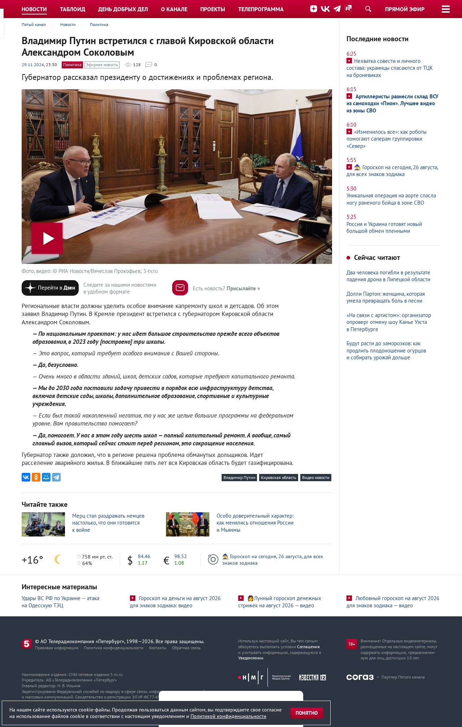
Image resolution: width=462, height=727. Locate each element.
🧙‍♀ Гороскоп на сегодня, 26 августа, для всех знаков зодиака (272, 559)
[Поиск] (368, 8)
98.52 (180, 556)
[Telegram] (56, 477)
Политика (72, 64)
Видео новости (316, 477)
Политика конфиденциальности (114, 647)
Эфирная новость (102, 64)
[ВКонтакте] (26, 477)
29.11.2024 (33, 64)
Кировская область (278, 477)
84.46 (144, 556)
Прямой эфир (404, 9)
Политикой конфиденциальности (228, 716)
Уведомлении (250, 657)
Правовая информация (56, 647)
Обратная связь (186, 647)
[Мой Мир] (46, 477)
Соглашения (308, 646)
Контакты (157, 647)
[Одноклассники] (36, 477)
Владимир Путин (239, 477)
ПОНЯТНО (307, 713)
